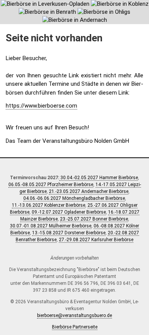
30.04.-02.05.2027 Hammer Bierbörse (98, 177)
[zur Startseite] (74, 12)
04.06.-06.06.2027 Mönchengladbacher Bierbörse (74, 198)
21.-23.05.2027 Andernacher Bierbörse (88, 191)
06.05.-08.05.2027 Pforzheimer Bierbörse (50, 184)
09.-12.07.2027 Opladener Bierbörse (69, 212)
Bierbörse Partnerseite (74, 327)
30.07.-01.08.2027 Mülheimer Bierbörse (50, 226)
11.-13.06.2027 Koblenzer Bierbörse (48, 205)
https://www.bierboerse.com (41, 105)
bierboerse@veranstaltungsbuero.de (74, 315)
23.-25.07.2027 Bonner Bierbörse (94, 219)
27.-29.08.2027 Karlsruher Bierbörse (96, 239)
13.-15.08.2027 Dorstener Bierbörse (68, 232)
